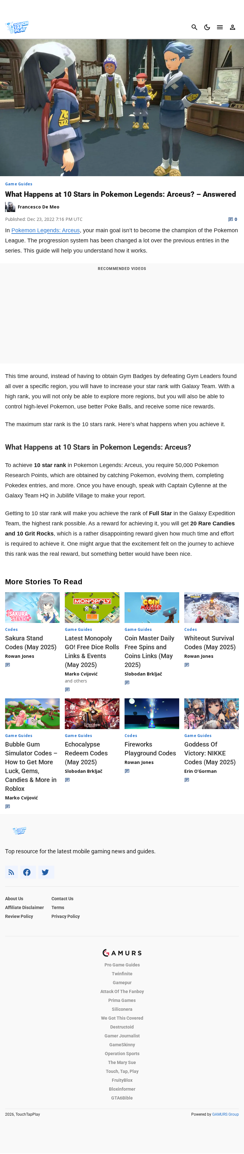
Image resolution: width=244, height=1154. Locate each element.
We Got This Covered (122, 1018)
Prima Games (122, 1000)
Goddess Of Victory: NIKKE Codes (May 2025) (210, 753)
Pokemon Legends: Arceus (45, 230)
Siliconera (122, 1009)
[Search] (194, 27)
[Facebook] (28, 872)
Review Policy (19, 916)
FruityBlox (122, 1080)
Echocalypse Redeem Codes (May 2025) (86, 753)
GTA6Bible (122, 1097)
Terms (57, 907)
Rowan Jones (19, 656)
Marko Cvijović (81, 674)
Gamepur (122, 982)
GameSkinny (122, 1044)
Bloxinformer (122, 1089)
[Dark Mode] (207, 27)
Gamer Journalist (122, 1035)
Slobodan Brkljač (143, 674)
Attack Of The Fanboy (122, 991)
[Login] (232, 27)
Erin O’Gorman (200, 771)
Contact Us (62, 898)
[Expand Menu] (220, 27)
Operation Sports (122, 1053)
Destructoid (122, 1026)
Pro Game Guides (122, 964)
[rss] (11, 872)
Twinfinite (122, 973)
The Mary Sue (122, 1062)
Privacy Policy (65, 916)
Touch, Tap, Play (122, 1071)
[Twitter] (46, 872)
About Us (14, 898)
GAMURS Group (225, 1114)
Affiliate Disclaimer (24, 907)
